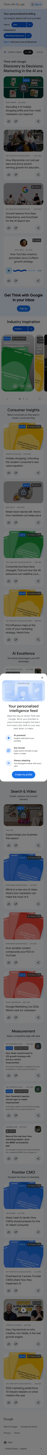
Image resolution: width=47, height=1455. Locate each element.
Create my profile (23, 774)
